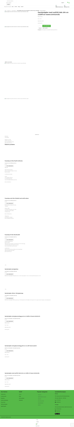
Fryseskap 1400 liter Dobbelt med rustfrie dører (17, 198)
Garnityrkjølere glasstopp (50, 29)
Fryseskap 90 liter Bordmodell (12, 235)
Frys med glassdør (10, 237)
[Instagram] (57, 413)
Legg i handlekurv (46, 25)
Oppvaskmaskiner (40, 403)
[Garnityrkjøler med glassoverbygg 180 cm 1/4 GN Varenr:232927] (37, 336)
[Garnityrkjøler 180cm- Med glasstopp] (37, 283)
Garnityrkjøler (14, 10)
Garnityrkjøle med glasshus (11, 269)
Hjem (5, 10)
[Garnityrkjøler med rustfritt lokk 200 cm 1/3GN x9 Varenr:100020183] (37, 364)
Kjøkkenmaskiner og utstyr (42, 396)
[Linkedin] (59, 413)
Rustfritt (39, 405)
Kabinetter (39, 394)
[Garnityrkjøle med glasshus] (37, 259)
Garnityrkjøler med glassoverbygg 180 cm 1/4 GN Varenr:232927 (21, 346)
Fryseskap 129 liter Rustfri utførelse (14, 161)
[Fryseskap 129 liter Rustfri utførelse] (37, 151)
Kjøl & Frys (9, 10)
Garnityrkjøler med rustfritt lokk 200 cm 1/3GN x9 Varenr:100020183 (22, 373)
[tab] (37, 135)
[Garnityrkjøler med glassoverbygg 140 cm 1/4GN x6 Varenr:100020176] (37, 307)
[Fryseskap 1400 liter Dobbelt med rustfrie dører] (37, 189)
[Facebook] (55, 413)
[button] (9, 166)
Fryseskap (6, 163)
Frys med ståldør (10, 163)
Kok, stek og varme (41, 401)
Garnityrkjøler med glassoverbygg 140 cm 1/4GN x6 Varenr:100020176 (22, 316)
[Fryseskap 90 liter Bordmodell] (37, 225)
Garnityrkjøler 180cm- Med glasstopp (14, 293)
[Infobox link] (37, 4)
